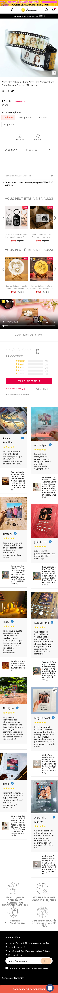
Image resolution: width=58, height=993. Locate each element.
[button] (3, 224)
